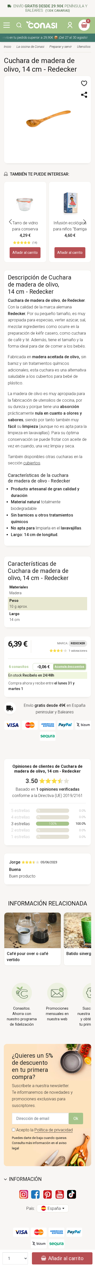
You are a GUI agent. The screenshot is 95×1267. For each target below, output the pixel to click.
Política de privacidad (53, 1130)
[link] (68, 650)
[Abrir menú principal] (6, 25)
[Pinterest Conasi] (47, 1194)
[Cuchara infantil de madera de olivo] (47, 119)
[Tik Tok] (71, 1194)
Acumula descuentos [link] (69, 666)
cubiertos (31, 463)
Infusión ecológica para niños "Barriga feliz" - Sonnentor (70, 226)
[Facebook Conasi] (35, 1194)
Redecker (78, 643)
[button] (19, 25)
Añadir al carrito (25, 253)
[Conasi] (41, 24)
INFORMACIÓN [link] (25, 1179)
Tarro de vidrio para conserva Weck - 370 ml (25, 226)
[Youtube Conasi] (60, 1194)
